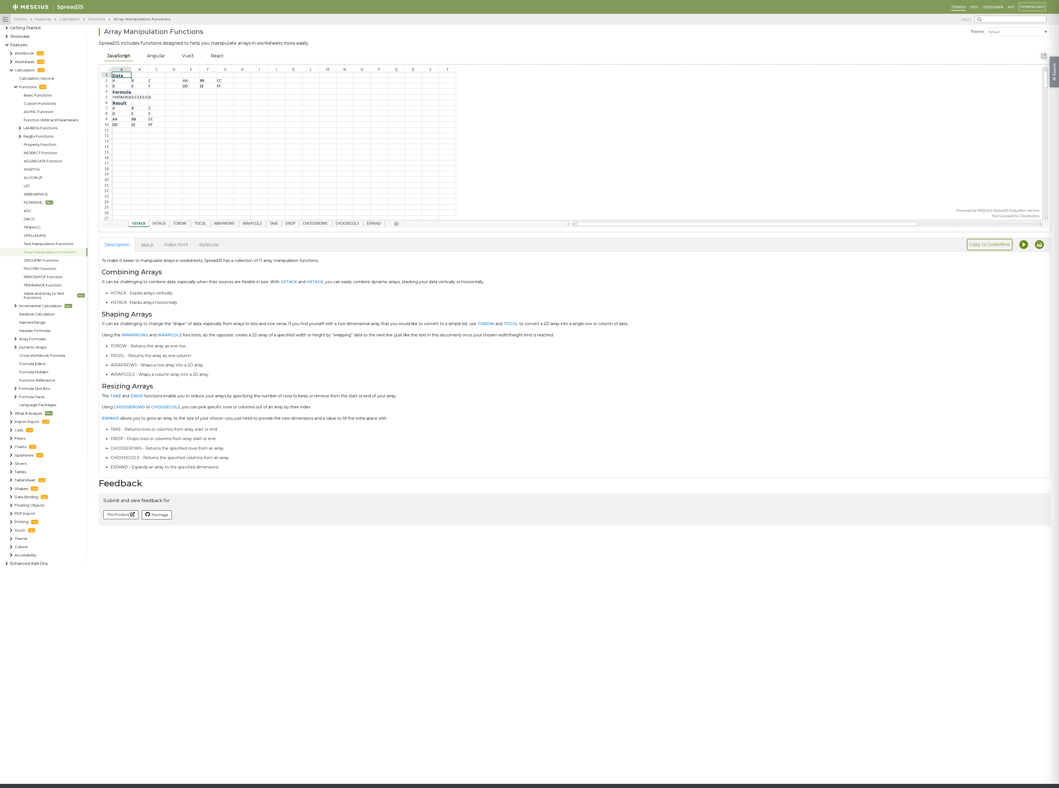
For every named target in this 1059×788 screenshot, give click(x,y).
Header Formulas (34, 331)
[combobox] (1010, 19)
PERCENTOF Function (43, 277)
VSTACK (289, 281)
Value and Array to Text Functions (44, 295)
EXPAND (110, 418)
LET (27, 186)
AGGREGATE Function (43, 161)
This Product (118, 514)
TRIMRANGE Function (42, 285)
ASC (27, 211)
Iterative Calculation (37, 314)
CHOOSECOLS (165, 406)
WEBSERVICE (36, 194)
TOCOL (511, 323)
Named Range (32, 322)
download (1032, 6)
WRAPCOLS (169, 335)
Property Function (40, 145)
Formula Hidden (33, 372)
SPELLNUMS (35, 236)
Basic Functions (38, 95)
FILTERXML (33, 202)
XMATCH (31, 169)
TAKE (115, 395)
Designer (993, 7)
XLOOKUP (33, 178)
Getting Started (25, 28)
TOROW (485, 323)
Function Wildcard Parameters (51, 120)
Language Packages (37, 405)
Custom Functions (40, 103)
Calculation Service (36, 78)
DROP (136, 395)
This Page (159, 515)
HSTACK (314, 281)
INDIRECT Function (40, 153)
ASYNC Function (38, 112)
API (1011, 7)
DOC (974, 7)
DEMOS (958, 7)
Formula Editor (32, 364)
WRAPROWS (135, 335)
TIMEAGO (32, 227)
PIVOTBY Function (40, 269)
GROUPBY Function (41, 260)
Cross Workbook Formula (42, 355)
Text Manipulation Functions (48, 244)
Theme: (977, 31)
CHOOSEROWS (129, 406)
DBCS (29, 219)
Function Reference (37, 380)
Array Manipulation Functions (49, 252)
